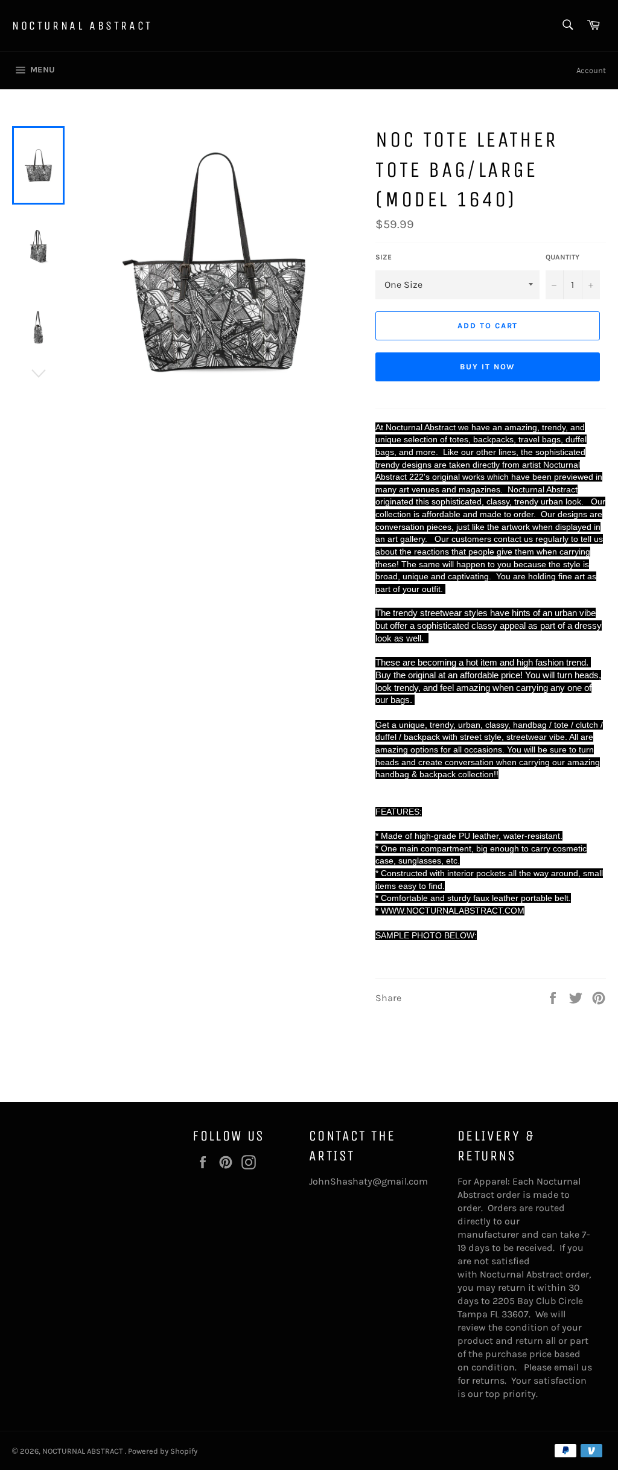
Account (591, 70)
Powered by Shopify (162, 1451)
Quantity (562, 257)
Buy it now (488, 366)
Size (383, 257)
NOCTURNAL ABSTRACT (82, 26)
